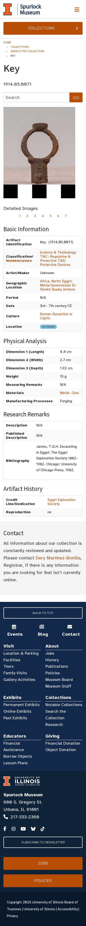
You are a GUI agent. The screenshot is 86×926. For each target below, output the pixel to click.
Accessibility (68, 909)
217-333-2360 (24, 817)
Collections (41, 28)
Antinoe (69, 289)
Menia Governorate (55, 285)
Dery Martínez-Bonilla (58, 558)
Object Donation (60, 749)
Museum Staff (58, 686)
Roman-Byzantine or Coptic (56, 316)
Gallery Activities (19, 679)
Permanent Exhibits (21, 704)
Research (54, 724)
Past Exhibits (15, 717)
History (52, 659)
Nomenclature (19, 260)
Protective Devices (55, 264)
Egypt (66, 281)
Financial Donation (62, 743)
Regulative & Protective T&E (55, 258)
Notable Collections (63, 704)
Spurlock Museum (23, 795)
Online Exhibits (17, 711)
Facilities (11, 659)
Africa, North (50, 281)
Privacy (12, 916)
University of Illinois (39, 909)
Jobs (49, 653)
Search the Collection (27, 51)
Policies (52, 672)
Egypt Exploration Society (61, 501)
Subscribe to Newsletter (43, 842)
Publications (56, 666)
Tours (8, 666)
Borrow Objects (17, 756)
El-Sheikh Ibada (58, 287)
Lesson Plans (15, 762)
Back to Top (43, 613)
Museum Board (59, 679)
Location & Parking (21, 653)
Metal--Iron (69, 393)
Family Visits (15, 672)
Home (7, 42)
